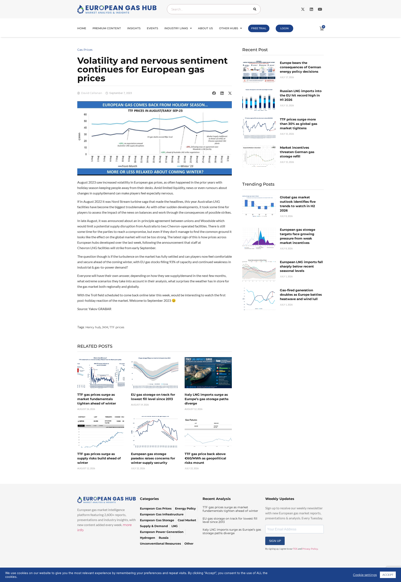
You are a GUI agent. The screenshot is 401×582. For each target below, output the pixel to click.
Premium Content (107, 28)
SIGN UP (275, 541)
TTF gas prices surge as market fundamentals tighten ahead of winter (96, 399)
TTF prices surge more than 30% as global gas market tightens (298, 123)
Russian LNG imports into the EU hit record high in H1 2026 (301, 95)
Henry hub (93, 327)
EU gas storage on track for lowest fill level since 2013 (230, 520)
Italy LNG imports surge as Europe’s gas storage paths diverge (206, 399)
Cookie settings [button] (365, 575)
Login (284, 28)
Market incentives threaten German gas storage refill (297, 152)
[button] (214, 93)
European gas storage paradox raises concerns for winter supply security (153, 458)
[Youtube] (320, 9)
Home (81, 28)
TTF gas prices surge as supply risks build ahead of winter (99, 458)
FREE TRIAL (258, 28)
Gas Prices (85, 50)
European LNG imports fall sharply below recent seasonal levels (301, 266)
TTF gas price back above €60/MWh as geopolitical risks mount (205, 458)
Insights (134, 28)
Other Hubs (228, 28)
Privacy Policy (310, 548)
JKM (105, 327)
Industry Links (176, 28)
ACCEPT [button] (387, 574)
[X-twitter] (303, 9)
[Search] (255, 9)
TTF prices (116, 327)
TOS (295, 548)
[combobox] (214, 9)
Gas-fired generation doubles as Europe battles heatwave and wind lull (301, 294)
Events (152, 28)
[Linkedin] (311, 9)
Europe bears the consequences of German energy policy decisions (300, 67)
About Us (205, 28)
